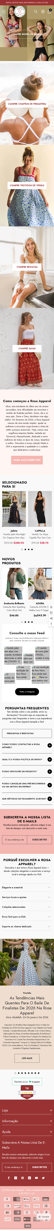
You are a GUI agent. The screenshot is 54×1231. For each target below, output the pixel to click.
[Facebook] (8, 1177)
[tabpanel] (14, 517)
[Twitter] (43, 1177)
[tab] (22, 549)
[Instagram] (15, 1177)
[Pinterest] (22, 1177)
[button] (36, 11)
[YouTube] (36, 1177)
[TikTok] (29, 1177)
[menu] (4, 11)
